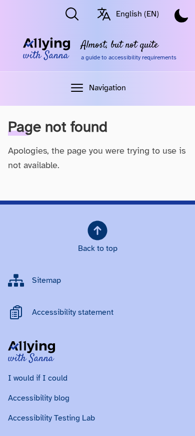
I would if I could (38, 378)
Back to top (98, 248)
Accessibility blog (39, 398)
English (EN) (137, 14)
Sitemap (46, 280)
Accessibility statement (73, 312)
